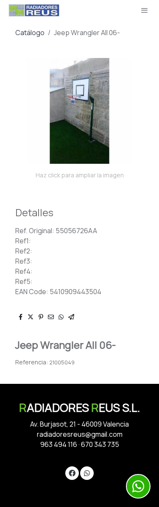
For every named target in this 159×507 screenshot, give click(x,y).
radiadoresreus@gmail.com (80, 434)
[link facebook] (72, 472)
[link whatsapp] (87, 472)
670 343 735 (100, 444)
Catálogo (30, 32)
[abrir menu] (144, 10)
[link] (33, 10)
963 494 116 (58, 444)
